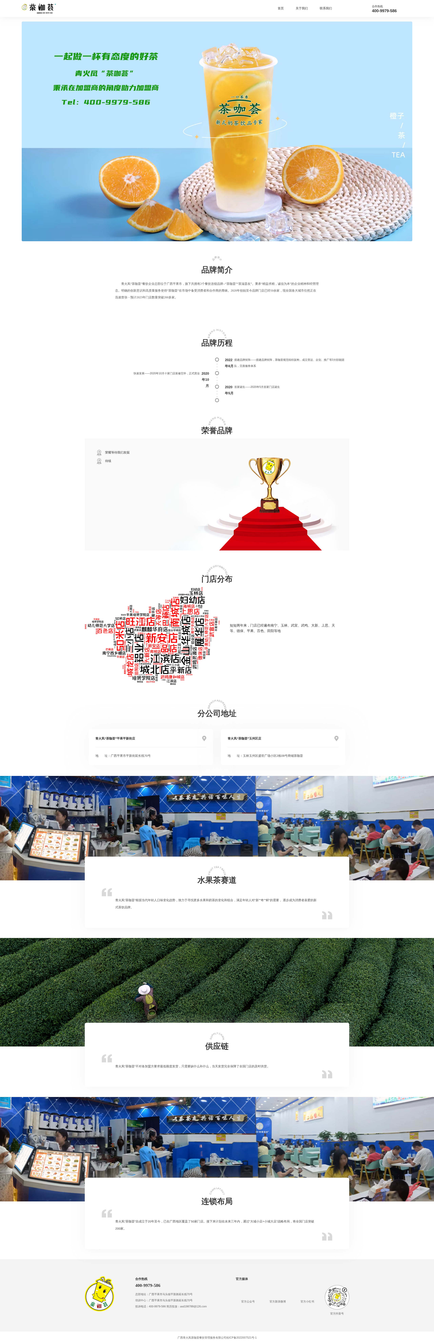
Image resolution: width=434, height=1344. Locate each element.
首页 (281, 8)
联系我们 (326, 8)
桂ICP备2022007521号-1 (241, 1337)
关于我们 (302, 8)
